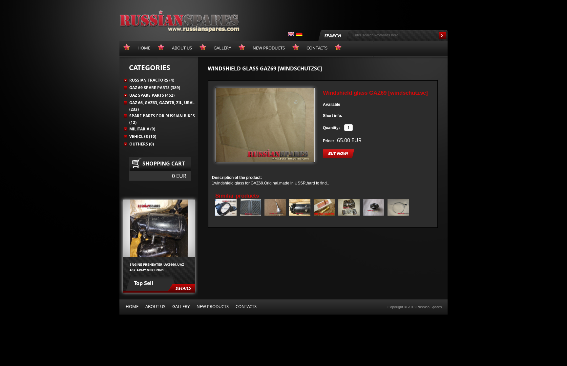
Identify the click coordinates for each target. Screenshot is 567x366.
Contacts (246, 306)
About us (155, 306)
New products (213, 306)
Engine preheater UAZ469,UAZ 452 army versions (157, 267)
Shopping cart (163, 163)
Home (132, 306)
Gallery (181, 306)
